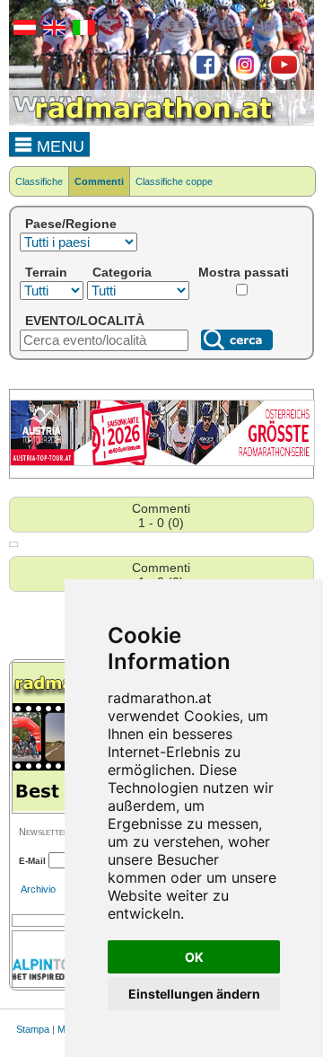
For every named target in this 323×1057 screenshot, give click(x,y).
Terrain (46, 272)
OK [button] (194, 957)
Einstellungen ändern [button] (194, 993)
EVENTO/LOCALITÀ (84, 320)
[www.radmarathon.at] (143, 122)
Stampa (32, 1029)
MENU (58, 146)
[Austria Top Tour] (162, 462)
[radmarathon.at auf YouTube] (282, 77)
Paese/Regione (71, 223)
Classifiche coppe (174, 181)
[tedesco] (22, 31)
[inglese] (52, 31)
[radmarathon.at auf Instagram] (242, 77)
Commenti (99, 181)
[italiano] (81, 31)
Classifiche (39, 181)
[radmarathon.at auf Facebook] (203, 77)
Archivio (38, 889)
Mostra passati (243, 272)
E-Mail (32, 861)
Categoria (122, 272)
